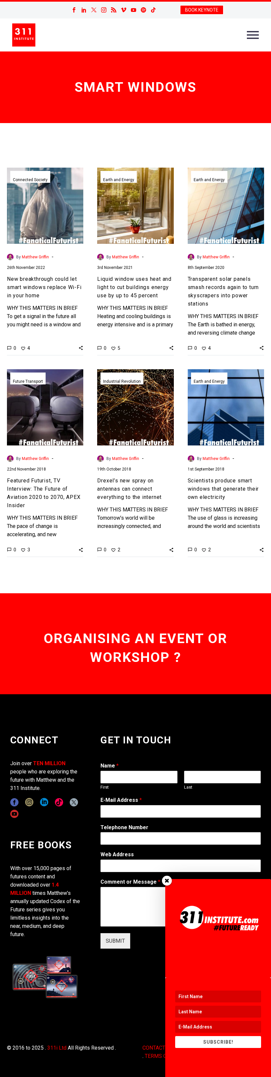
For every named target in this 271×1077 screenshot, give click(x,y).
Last (188, 787)
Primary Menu (253, 35)
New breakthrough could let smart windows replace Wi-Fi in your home (44, 287)
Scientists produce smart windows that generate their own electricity (223, 488)
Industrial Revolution (122, 381)
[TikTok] (153, 10)
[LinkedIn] (84, 10)
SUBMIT (115, 941)
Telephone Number (124, 827)
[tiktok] (59, 802)
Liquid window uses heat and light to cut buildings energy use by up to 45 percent (134, 287)
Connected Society (30, 180)
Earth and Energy (118, 180)
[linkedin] (44, 802)
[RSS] (114, 10)
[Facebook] (74, 10)
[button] (80, 348)
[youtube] (14, 814)
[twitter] (74, 802)
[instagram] (29, 802)
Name (109, 766)
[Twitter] (94, 10)
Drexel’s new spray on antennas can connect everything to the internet (129, 488)
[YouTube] (133, 10)
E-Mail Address (121, 800)
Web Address (117, 854)
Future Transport (28, 381)
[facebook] (14, 802)
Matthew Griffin (35, 257)
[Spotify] (143, 10)
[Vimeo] (124, 10)
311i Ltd (56, 1048)
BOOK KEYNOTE (201, 10)
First (104, 787)
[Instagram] (104, 10)
